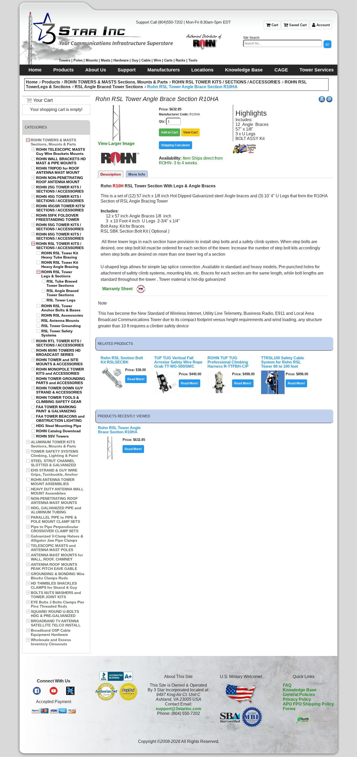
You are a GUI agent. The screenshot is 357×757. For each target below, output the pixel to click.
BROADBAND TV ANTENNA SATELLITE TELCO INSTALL (56, 623)
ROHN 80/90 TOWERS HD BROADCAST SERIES (58, 352)
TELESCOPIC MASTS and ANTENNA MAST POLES (53, 547)
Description (110, 174)
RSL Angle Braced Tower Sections (109, 87)
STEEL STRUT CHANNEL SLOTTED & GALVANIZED (53, 463)
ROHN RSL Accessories (62, 315)
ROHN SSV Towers (52, 436)
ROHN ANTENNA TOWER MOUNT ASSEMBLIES (52, 482)
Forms (289, 708)
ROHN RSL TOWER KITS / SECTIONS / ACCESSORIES (226, 82)
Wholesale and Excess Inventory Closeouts (51, 642)
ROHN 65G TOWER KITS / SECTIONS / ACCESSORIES (60, 236)
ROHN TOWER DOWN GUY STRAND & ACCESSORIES (59, 390)
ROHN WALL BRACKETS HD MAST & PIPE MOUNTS (61, 161)
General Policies (299, 694)
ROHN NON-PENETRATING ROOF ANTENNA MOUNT (59, 180)
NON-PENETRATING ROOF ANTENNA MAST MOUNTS (54, 500)
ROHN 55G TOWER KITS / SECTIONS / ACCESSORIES (60, 227)
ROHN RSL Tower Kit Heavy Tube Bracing (59, 255)
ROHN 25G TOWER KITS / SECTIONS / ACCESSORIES (60, 189)
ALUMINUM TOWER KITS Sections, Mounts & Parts (53, 444)
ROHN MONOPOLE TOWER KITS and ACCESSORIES (60, 371)
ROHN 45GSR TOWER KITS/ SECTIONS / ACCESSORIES (60, 208)
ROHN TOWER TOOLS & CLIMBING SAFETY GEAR (58, 399)
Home (32, 82)
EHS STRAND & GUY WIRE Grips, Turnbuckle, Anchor (54, 472)
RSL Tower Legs (61, 300)
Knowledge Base (299, 690)
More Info (136, 174)
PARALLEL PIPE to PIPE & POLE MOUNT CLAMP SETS (55, 519)
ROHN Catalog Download (58, 431)
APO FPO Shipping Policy (308, 704)
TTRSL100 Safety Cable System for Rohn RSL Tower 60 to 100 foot (282, 362)
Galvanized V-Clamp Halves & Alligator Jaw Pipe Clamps (57, 538)
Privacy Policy (297, 699)
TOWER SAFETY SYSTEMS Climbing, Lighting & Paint (54, 453)
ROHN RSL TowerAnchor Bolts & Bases (60, 308)
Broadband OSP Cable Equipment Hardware (51, 632)
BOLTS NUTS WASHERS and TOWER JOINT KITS (56, 595)
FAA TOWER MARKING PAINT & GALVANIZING (56, 409)
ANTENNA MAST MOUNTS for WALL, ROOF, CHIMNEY (57, 557)
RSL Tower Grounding (61, 326)
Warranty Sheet (117, 289)
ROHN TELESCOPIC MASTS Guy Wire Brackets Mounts (60, 151)
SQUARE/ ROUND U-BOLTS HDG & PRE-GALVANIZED (55, 613)
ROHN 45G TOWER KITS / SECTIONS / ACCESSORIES (60, 198)
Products (51, 82)
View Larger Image (116, 143)
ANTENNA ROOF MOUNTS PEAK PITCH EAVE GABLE (54, 566)
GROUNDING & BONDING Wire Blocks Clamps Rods (57, 576)
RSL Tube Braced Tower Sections (62, 283)
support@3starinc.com (178, 708)
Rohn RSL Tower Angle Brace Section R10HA (192, 87)
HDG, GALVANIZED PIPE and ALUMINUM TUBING (56, 510)
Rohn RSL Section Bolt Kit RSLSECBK (122, 360)
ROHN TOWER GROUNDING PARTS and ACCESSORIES (60, 381)
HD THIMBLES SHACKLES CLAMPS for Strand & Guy (54, 585)
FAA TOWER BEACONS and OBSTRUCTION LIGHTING (60, 418)
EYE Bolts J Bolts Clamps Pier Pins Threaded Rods (57, 604)
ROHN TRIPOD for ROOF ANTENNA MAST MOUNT (58, 170)
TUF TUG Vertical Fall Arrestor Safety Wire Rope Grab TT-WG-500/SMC (178, 362)
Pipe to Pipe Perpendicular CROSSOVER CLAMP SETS (54, 529)
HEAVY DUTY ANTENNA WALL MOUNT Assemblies (57, 491)
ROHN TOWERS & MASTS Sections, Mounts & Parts (116, 82)
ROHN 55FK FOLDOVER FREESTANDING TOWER (57, 217)
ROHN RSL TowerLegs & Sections (56, 274)
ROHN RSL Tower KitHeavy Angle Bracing (59, 264)
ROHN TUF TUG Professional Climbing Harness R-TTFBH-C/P (228, 362)
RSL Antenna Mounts (60, 320)
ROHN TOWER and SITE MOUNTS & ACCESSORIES (59, 362)
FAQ (287, 685)
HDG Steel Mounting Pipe (58, 426)
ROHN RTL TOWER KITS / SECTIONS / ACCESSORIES (60, 343)
